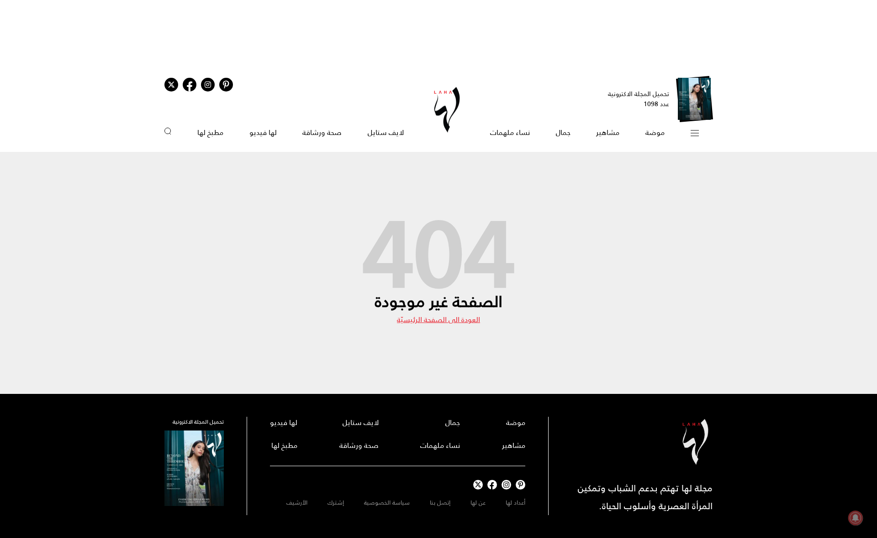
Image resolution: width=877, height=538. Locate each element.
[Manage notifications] (855, 518)
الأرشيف (296, 502)
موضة (655, 132)
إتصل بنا (440, 502)
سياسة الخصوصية (387, 502)
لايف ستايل (386, 132)
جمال (563, 132)
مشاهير (607, 132)
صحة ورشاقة (322, 132)
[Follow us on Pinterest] (226, 85)
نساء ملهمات (510, 132)
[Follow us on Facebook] (492, 485)
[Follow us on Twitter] (171, 84)
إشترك (336, 502)
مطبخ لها (210, 132)
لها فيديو (263, 132)
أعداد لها (515, 502)
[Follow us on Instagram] (208, 84)
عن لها (478, 502)
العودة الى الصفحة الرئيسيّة (438, 319)
